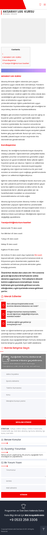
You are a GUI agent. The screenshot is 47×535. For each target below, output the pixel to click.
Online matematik (34, 429)
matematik (5, 431)
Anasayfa (6, 14)
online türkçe (21, 429)
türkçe (12, 429)
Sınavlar (14, 14)
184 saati (38, 255)
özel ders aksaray (21, 431)
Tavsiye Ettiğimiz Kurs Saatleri (15, 63)
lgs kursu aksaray (35, 431)
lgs (12, 431)
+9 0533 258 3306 (23, 520)
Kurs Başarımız (9, 60)
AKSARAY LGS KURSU (11, 57)
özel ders (9, 433)
